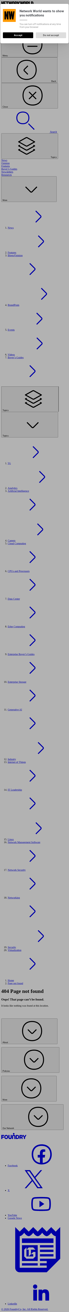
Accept (18, 35)
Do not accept (51, 35)
